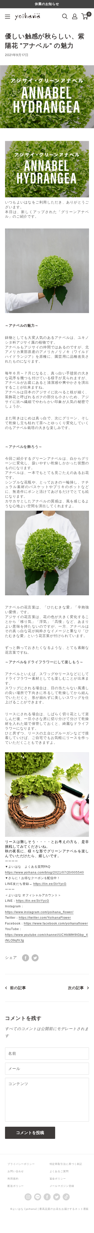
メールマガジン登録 (62, 1186)
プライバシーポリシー (21, 1164)
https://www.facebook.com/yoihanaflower (56, 923)
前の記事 (18, 988)
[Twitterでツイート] (35, 957)
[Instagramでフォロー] (28, 1196)
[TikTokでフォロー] (66, 1196)
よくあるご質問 (59, 1171)
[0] (85, 16)
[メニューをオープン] (7, 17)
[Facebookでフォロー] (47, 1196)
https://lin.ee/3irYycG (49, 884)
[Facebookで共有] (25, 957)
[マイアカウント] (74, 16)
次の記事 (76, 988)
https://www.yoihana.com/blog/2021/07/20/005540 (44, 872)
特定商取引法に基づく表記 (66, 1164)
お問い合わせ (16, 1171)
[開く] (65, 16)
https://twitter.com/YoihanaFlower (45, 917)
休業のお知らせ (47, 4)
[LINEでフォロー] (37, 1196)
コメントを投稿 (30, 1132)
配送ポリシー (16, 1186)
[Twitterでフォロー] (56, 1196)
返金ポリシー (58, 1178)
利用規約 (13, 1178)
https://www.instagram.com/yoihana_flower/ (39, 912)
